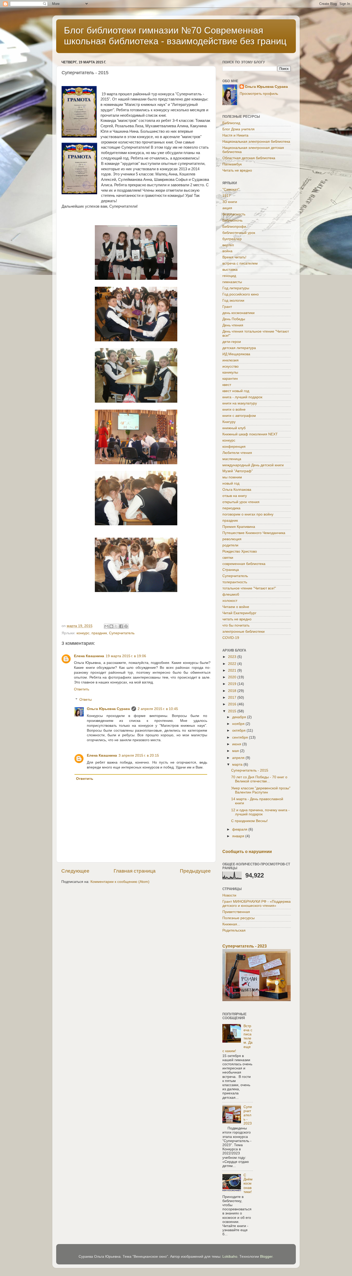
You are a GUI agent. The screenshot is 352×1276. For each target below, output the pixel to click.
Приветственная (236, 912)
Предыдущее (195, 871)
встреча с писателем (240, 263)
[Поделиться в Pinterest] (126, 626)
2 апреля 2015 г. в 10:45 (158, 709)
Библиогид (231, 123)
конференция (234, 447)
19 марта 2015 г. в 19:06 (126, 656)
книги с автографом (239, 416)
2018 (232, 691)
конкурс (83, 633)
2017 (232, 697)
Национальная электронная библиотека (256, 141)
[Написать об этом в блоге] (111, 626)
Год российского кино (240, 294)
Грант (227, 307)
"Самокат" (230, 189)
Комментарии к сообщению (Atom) (119, 882)
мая (236, 751)
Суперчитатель (122, 633)
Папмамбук (232, 164)
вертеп (228, 245)
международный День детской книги (253, 465)
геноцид (229, 276)
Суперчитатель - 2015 (249, 770)
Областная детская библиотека (248, 158)
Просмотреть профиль (259, 94)
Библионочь (232, 220)
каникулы (230, 372)
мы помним (232, 477)
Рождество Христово (239, 551)
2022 (232, 664)
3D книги (229, 202)
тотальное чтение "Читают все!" (249, 588)
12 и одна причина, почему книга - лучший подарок (260, 812)
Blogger (266, 1256)
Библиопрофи (234, 227)
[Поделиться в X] (116, 626)
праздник (99, 633)
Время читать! (234, 257)
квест (226, 385)
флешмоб (230, 594)
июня (237, 744)
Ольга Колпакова (236, 490)
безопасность (233, 214)
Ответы (85, 700)
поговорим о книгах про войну (247, 514)
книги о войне (234, 409)
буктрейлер (232, 239)
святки (227, 558)
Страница (230, 570)
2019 (232, 684)
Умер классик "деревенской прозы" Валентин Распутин (260, 790)
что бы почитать (235, 625)
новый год (230, 483)
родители (230, 545)
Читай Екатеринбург (239, 613)
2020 (232, 677)
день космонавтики (238, 313)
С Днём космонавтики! (248, 1183)
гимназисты (232, 282)
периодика (231, 508)
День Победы (233, 319)
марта (238, 764)
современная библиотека (243, 564)
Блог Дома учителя (238, 129)
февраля (240, 829)
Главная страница (135, 871)
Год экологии (233, 300)
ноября (239, 724)
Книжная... (231, 924)
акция (227, 208)
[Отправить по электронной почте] (106, 626)
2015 (232, 711)
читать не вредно (237, 619)
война (227, 251)
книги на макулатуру (239, 403)
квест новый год (235, 391)
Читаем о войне (235, 607)
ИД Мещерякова (236, 354)
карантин (230, 379)
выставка (230, 270)
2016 (232, 704)
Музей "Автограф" (237, 471)
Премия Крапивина (238, 527)
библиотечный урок (238, 233)
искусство (230, 366)
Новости (229, 895)
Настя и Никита (235, 135)
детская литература (239, 348)
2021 (232, 670)
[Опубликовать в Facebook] (121, 626)
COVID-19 (230, 638)
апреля (239, 758)
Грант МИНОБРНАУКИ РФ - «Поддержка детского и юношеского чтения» (256, 904)
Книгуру (229, 422)
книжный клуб (234, 428)
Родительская (234, 930)
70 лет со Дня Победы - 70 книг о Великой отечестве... (259, 779)
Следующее (75, 871)
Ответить (81, 689)
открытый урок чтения (240, 502)
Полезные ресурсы (238, 918)
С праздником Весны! (249, 821)
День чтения (232, 325)
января (238, 836)
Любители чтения (237, 453)
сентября (240, 737)
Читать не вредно (237, 170)
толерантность (234, 582)
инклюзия (230, 360)
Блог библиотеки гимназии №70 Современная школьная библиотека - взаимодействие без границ (175, 35)
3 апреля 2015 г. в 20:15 (139, 755)
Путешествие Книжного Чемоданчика (253, 533)
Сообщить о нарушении (247, 851)
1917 (226, 196)
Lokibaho (229, 1256)
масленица (231, 459)
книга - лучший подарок (242, 397)
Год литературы (235, 288)
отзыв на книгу (234, 496)
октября (239, 730)
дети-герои (231, 342)
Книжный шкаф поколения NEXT (250, 434)
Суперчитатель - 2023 (244, 946)
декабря (239, 717)
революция (231, 539)
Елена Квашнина (89, 656)
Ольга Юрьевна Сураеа (108, 709)
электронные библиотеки (243, 631)
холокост (229, 601)
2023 (232, 657)
